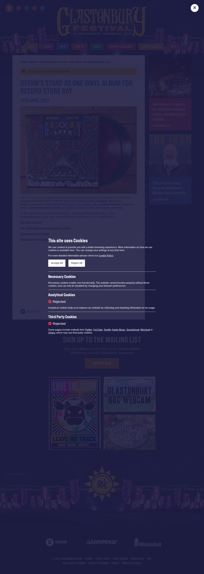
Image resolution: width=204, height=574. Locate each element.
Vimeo (51, 332)
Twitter (88, 329)
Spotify (107, 329)
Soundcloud (132, 329)
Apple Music (118, 329)
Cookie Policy (106, 255)
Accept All (57, 263)
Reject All (76, 263)
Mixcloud (145, 329)
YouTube (98, 329)
